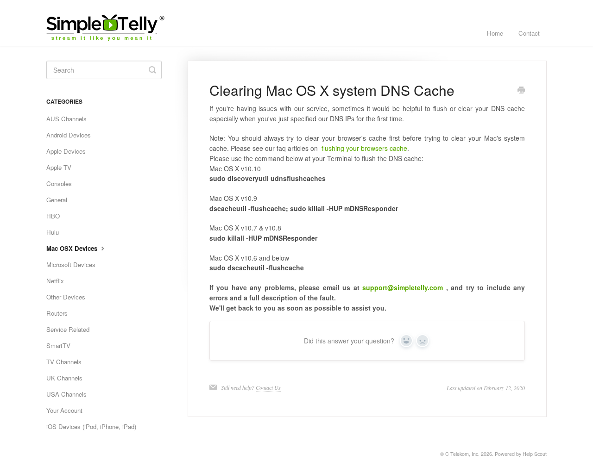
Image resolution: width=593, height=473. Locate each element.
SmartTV (58, 345)
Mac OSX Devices (72, 248)
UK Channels (64, 377)
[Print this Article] (521, 91)
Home (495, 33)
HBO (53, 216)
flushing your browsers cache (363, 148)
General (56, 199)
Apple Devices (66, 151)
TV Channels (64, 361)
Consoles (59, 183)
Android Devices (68, 135)
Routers (57, 313)
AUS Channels (66, 118)
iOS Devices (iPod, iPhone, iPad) (91, 426)
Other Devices (65, 297)
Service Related (67, 329)
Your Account (64, 410)
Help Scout (535, 453)
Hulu (52, 232)
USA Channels (66, 394)
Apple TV (58, 167)
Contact (529, 33)
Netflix (55, 280)
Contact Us (268, 387)
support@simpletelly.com (402, 287)
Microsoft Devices (70, 264)
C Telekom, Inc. (462, 453)
